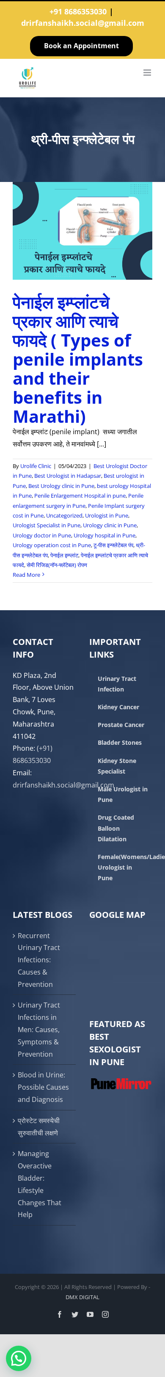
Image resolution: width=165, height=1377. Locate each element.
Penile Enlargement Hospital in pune (80, 495)
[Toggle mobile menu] (147, 72)
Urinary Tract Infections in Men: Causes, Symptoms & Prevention (39, 1029)
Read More (26, 574)
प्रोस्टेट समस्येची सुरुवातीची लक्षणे (39, 1126)
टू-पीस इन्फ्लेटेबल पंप (113, 545)
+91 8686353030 (78, 11)
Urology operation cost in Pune (52, 545)
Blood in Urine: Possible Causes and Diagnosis (43, 1087)
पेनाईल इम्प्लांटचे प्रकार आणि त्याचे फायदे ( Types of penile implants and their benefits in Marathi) (78, 359)
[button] (18, 1358)
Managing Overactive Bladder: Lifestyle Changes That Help (39, 1184)
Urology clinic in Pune (110, 525)
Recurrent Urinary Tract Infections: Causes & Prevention (39, 960)
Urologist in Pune (106, 515)
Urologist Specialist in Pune (46, 525)
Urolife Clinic (35, 466)
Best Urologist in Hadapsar (67, 475)
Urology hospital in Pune (104, 535)
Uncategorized (64, 515)
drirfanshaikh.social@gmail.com (82, 23)
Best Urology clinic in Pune (61, 486)
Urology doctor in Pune (42, 535)
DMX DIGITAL (82, 1297)
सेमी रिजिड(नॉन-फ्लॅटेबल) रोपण (57, 565)
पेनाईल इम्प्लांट (64, 555)
